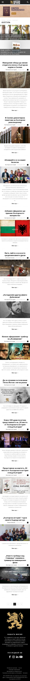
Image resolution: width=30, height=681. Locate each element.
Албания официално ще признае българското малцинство (15, 213)
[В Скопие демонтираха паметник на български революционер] (15, 135)
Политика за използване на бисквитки (12, 673)
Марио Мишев (11, 522)
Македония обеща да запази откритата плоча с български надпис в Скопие (15, 65)
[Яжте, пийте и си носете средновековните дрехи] (15, 268)
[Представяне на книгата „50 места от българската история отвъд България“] (15, 485)
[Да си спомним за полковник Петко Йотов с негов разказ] (15, 395)
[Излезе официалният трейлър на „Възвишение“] (15, 351)
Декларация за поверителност (14, 671)
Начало (3, 20)
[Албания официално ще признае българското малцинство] (15, 228)
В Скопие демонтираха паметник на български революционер (15, 120)
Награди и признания (14, 669)
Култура (9, 20)
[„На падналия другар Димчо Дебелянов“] (15, 309)
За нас (20, 668)
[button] (28, 2)
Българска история (11, 69)
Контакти (25, 673)
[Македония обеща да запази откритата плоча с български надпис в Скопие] (15, 80)
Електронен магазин (12, 668)
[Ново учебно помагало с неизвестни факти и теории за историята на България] (15, 47)
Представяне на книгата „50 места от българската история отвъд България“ (15, 470)
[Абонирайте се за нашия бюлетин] (15, 175)
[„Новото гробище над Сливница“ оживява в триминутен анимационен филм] (15, 575)
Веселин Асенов (10, 257)
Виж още (14, 110)
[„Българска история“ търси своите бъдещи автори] (15, 532)
